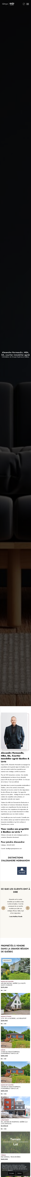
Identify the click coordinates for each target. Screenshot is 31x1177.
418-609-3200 (11, 845)
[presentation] (3, 908)
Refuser (19, 1173)
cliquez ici (10, 1170)
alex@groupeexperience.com (14, 848)
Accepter (11, 1173)
